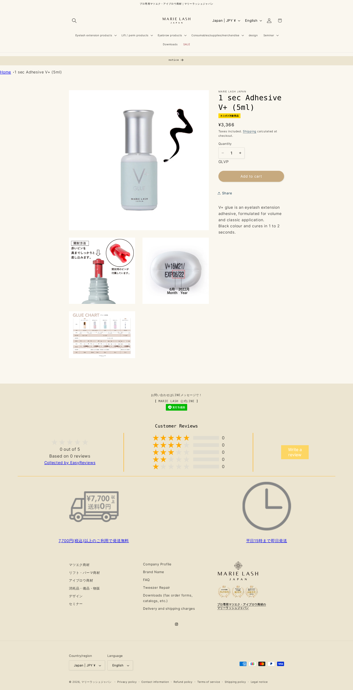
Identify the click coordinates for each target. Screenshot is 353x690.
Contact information (155, 681)
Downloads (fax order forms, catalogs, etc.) (167, 598)
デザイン (76, 596)
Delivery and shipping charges (169, 608)
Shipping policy (235, 681)
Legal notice (259, 681)
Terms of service (208, 681)
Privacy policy (127, 681)
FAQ (146, 580)
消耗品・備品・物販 (84, 588)
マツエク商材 (79, 565)
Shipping (249, 131)
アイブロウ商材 (81, 580)
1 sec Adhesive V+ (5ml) (38, 72)
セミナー (76, 604)
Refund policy (183, 681)
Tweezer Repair (156, 587)
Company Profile (157, 564)
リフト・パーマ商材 (84, 573)
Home (5, 72)
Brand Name (153, 572)
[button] (74, 20)
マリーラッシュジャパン (96, 681)
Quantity (225, 144)
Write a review (295, 452)
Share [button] (227, 193)
